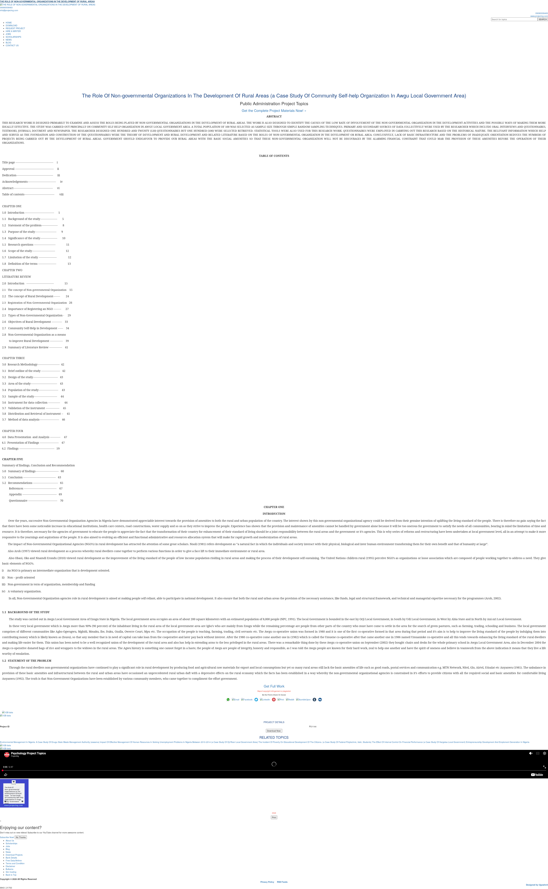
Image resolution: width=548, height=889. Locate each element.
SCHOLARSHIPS (13, 36)
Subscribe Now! (7, 837)
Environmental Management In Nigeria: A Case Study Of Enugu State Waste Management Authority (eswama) (49, 742)
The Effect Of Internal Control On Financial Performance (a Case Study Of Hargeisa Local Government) (419, 742)
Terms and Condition (15, 863)
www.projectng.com (539, 16)
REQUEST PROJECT (15, 28)
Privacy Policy (267, 881)
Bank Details (11, 857)
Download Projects (14, 854)
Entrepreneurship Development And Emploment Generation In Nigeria (497, 742)
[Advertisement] (274, 68)
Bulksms (9, 869)
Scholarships (11, 843)
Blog (8, 849)
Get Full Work (274, 686)
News (8, 851)
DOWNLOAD (11, 25)
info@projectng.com (9, 10)
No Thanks (21, 837)
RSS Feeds (282, 881)
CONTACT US (12, 45)
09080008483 (6, 7)
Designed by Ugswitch (537, 884)
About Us (10, 840)
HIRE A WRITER (13, 31)
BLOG (8, 42)
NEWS (9, 39)
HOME (9, 22)
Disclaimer (10, 866)
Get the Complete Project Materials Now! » (274, 110)
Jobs (8, 846)
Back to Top (11, 874)
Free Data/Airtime (14, 860)
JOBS (8, 34)
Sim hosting (11, 871)
